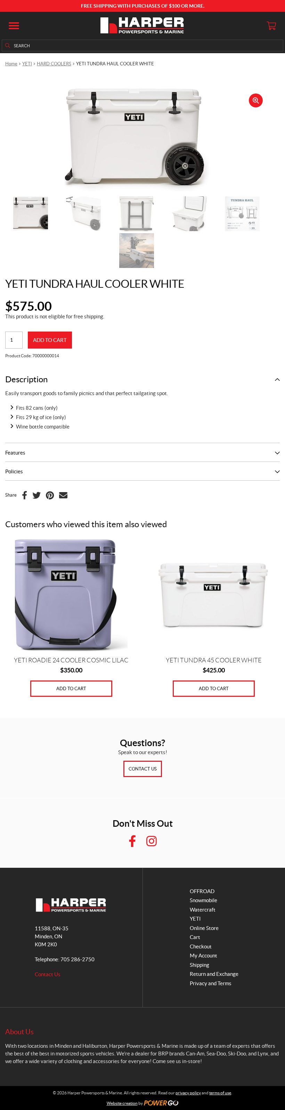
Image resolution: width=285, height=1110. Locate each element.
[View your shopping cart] (271, 26)
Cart (195, 937)
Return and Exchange (214, 974)
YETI (27, 63)
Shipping (199, 965)
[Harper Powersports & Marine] (142, 25)
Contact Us (143, 769)
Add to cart (50, 340)
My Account (203, 955)
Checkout (201, 946)
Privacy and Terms (210, 983)
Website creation (122, 1103)
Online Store (204, 928)
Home (11, 63)
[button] (14, 26)
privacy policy (188, 1093)
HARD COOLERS (54, 63)
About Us (19, 1032)
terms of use (220, 1093)
